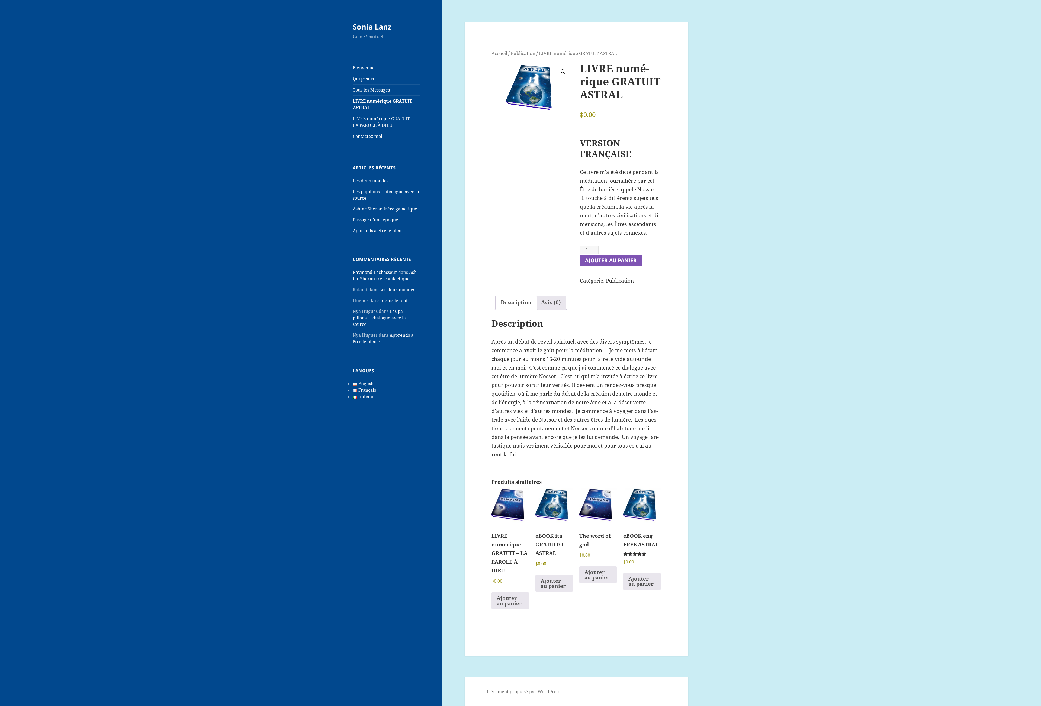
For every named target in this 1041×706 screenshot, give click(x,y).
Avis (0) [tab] (551, 302)
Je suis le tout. (394, 300)
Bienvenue (364, 68)
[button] (563, 72)
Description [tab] (516, 302)
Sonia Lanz (372, 27)
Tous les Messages (371, 90)
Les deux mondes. (371, 181)
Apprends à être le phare (379, 231)
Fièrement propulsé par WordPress (523, 692)
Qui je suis (363, 79)
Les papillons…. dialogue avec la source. (379, 317)
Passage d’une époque (375, 220)
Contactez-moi (367, 136)
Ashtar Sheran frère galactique (385, 209)
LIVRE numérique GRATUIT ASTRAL (382, 104)
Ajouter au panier (611, 260)
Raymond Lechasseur (375, 272)
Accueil (499, 53)
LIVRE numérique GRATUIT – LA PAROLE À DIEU (383, 122)
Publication (523, 53)
